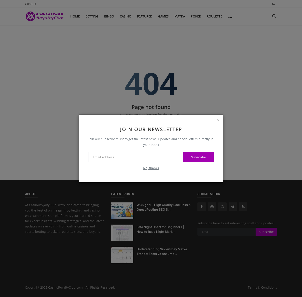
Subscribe (198, 157)
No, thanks (151, 168)
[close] (218, 119)
